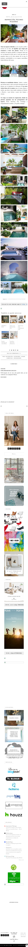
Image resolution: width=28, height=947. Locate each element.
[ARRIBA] (27, 946)
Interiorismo (17, 358)
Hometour (10, 358)
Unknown (3, 368)
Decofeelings (9, 842)
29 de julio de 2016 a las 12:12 (8, 370)
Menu (13, 14)
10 (13, 299)
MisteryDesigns (23, 945)
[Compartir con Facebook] (10, 350)
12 (15, 299)
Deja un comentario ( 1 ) (14, 353)
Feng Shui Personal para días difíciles (14, 858)
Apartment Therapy (11, 826)
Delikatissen (9, 833)
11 (14, 299)
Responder (3, 377)
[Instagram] (17, 449)
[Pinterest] (15, 449)
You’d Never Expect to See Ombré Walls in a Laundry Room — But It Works (14, 829)
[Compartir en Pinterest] (14, 350)
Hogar (23, 356)
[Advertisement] (14, 694)
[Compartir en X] (12, 350)
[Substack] (9, 449)
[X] (11, 449)
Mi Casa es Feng (10, 856)
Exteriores (17, 356)
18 (22, 299)
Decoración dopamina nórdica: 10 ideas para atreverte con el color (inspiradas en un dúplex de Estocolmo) (13, 837)
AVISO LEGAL (23, 933)
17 (21, 299)
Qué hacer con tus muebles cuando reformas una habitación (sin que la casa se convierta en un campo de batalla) (14, 851)
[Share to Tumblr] (16, 350)
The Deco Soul (8, 945)
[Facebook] (13, 449)
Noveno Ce (8, 847)
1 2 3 (7, 299)
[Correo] (19, 449)
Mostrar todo (21, 860)
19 (23, 299)
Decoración (9, 356)
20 (24, 299)
